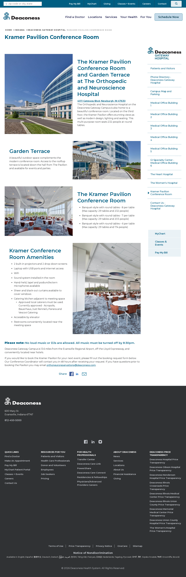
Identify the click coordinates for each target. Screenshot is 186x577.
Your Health (128, 17)
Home (8, 30)
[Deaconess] (21, 16)
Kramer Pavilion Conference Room (161, 193)
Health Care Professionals (55, 460)
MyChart (160, 233)
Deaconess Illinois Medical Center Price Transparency (165, 495)
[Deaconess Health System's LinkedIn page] (93, 442)
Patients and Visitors (162, 68)
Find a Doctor (75, 17)
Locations (95, 17)
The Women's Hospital (163, 183)
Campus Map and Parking (160, 93)
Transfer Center (86, 459)
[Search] (176, 4)
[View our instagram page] (100, 442)
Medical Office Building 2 (164, 116)
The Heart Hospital (161, 174)
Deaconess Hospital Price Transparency (164, 461)
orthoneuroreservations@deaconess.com (71, 365)
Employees (47, 469)
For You (145, 17)
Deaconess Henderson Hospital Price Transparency (165, 476)
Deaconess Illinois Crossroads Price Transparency (160, 486)
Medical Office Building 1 (164, 104)
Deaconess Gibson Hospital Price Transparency (165, 469)
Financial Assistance (124, 474)
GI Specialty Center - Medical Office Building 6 (164, 163)
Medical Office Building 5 (164, 150)
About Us (118, 469)
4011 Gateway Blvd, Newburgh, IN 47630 (101, 101)
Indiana (20, 30)
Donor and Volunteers (53, 465)
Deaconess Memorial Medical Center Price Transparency (161, 512)
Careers (9, 478)
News (116, 456)
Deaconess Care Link (89, 463)
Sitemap (137, 546)
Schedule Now (168, 17)
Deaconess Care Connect (91, 472)
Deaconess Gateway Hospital (47, 30)
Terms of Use (55, 546)
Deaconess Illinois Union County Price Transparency (165, 503)
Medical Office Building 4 (164, 138)
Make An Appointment (17, 460)
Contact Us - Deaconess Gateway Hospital (162, 206)
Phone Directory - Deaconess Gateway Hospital (162, 80)
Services (111, 17)
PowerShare (84, 468)
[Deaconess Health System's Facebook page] (85, 442)
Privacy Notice (104, 546)
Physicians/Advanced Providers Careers (89, 483)
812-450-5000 (13, 420)
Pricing (45, 478)
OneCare (122, 546)
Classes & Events (161, 243)
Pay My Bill (161, 252)
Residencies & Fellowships (92, 477)
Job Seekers (48, 474)
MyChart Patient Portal (17, 469)
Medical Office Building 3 (164, 127)
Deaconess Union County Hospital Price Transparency (165, 522)
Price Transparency (80, 546)
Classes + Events (14, 474)
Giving (117, 478)
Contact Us (11, 483)
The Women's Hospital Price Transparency (162, 529)
